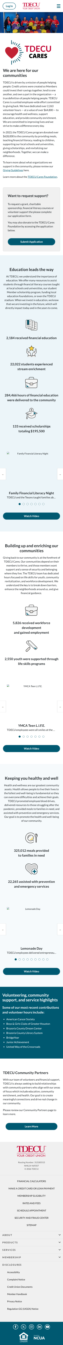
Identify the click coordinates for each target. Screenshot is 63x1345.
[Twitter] (23, 1326)
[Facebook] (15, 1326)
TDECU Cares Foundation (42, 176)
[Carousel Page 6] (39, 504)
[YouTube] (47, 1326)
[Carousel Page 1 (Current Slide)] (20, 504)
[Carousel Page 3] (28, 504)
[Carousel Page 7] (43, 504)
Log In (9, 6)
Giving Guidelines (13, 170)
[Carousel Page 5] (35, 504)
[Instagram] (31, 1326)
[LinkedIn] (39, 1326)
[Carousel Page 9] (47, 959)
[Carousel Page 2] (24, 504)
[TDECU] (31, 1151)
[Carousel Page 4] (31, 504)
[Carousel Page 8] (43, 959)
